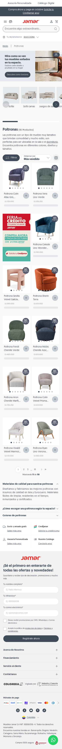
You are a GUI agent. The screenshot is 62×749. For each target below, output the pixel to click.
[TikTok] (44, 710)
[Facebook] (24, 710)
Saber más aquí (14, 531)
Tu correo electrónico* (13, 608)
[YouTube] (31, 710)
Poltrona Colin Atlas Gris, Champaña (11, 197)
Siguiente (41, 469)
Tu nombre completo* (13, 584)
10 (35, 470)
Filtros (14, 157)
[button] (56, 21)
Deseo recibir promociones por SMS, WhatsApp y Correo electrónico (31, 621)
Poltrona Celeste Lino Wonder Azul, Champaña (41, 248)
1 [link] (18, 470)
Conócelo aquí (45, 544)
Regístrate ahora (31, 638)
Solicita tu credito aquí (49, 531)
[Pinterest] (38, 710)
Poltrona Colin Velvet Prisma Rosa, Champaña (41, 401)
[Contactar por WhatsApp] (53, 740)
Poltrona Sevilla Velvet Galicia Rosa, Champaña (12, 299)
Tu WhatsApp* (9, 596)
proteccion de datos (33, 628)
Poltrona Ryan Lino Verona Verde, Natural (40, 451)
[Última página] (45, 469)
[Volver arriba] (53, 729)
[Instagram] (18, 710)
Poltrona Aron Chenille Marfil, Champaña (11, 401)
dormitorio (52, 142)
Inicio (5, 46)
